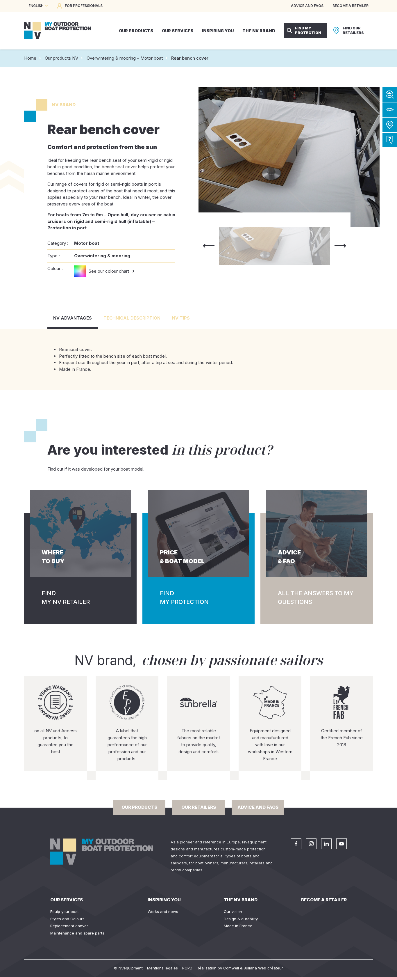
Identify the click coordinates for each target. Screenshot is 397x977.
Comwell (231, 968)
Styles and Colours (67, 918)
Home (30, 58)
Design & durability (241, 918)
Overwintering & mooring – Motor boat (125, 58)
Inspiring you (164, 899)
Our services (66, 899)
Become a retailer (324, 899)
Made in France (238, 925)
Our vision (233, 911)
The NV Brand (240, 899)
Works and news (163, 911)
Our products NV (61, 58)
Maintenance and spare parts (77, 933)
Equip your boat (64, 911)
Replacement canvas (69, 925)
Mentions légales (162, 968)
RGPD (187, 968)
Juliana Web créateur (263, 968)
